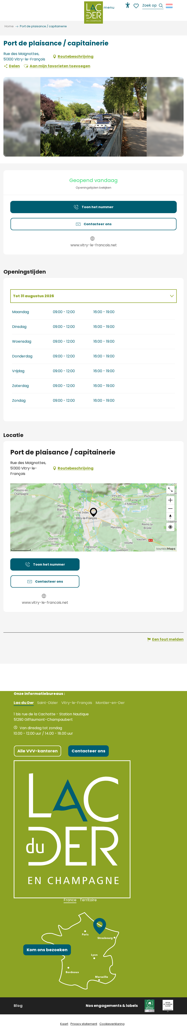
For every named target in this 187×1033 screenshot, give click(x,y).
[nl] (170, 5)
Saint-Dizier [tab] (47, 703)
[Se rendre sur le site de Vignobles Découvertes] (150, 1005)
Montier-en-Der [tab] (110, 703)
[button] (153, 6)
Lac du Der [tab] (24, 703)
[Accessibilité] (127, 5)
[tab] (89, 296)
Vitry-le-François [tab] (76, 703)
